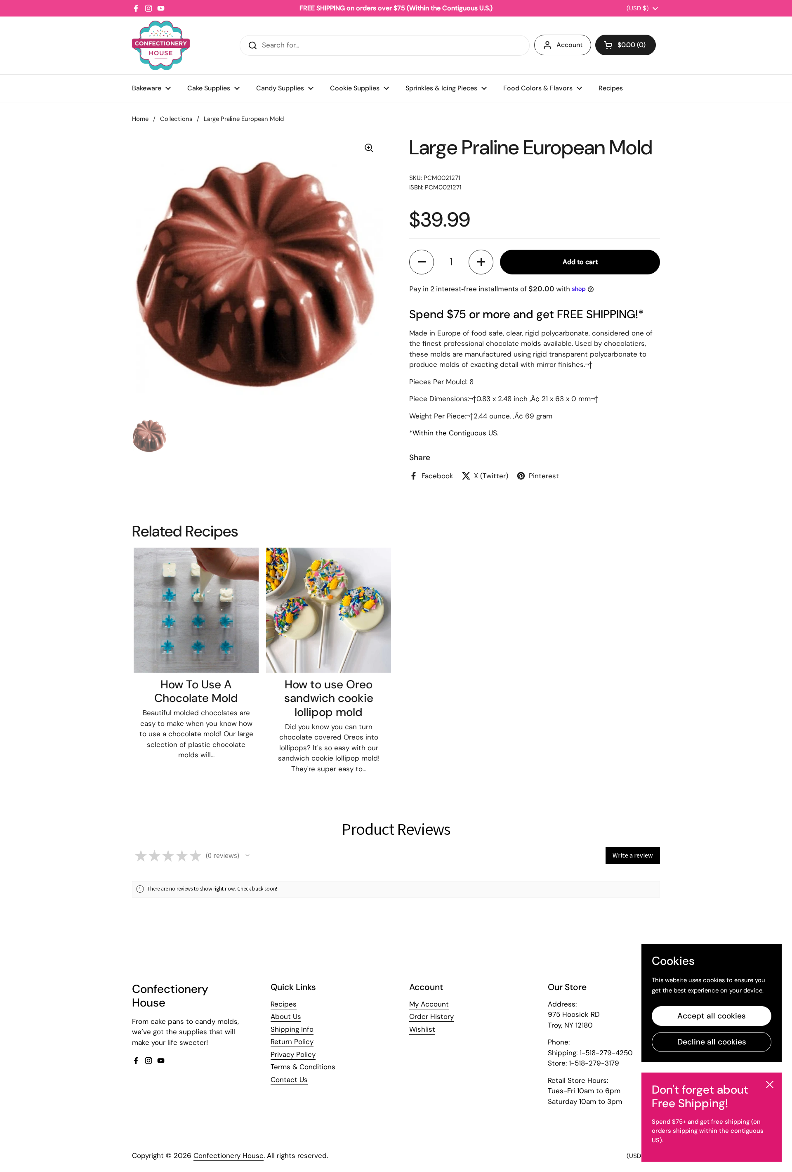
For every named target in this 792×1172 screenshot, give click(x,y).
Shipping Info (292, 1029)
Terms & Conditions (303, 1066)
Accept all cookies (711, 1016)
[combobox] (385, 45)
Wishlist (422, 1029)
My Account (429, 1004)
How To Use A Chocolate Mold (196, 691)
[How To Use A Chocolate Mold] (196, 610)
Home (140, 119)
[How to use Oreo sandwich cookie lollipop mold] (328, 610)
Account (569, 44)
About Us (286, 1016)
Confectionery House (228, 1155)
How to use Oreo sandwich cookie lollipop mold (328, 698)
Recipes (284, 1004)
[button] (625, 45)
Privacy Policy (293, 1054)
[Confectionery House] (161, 45)
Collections (176, 119)
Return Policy (292, 1041)
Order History (431, 1016)
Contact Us (289, 1079)
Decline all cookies (711, 1042)
